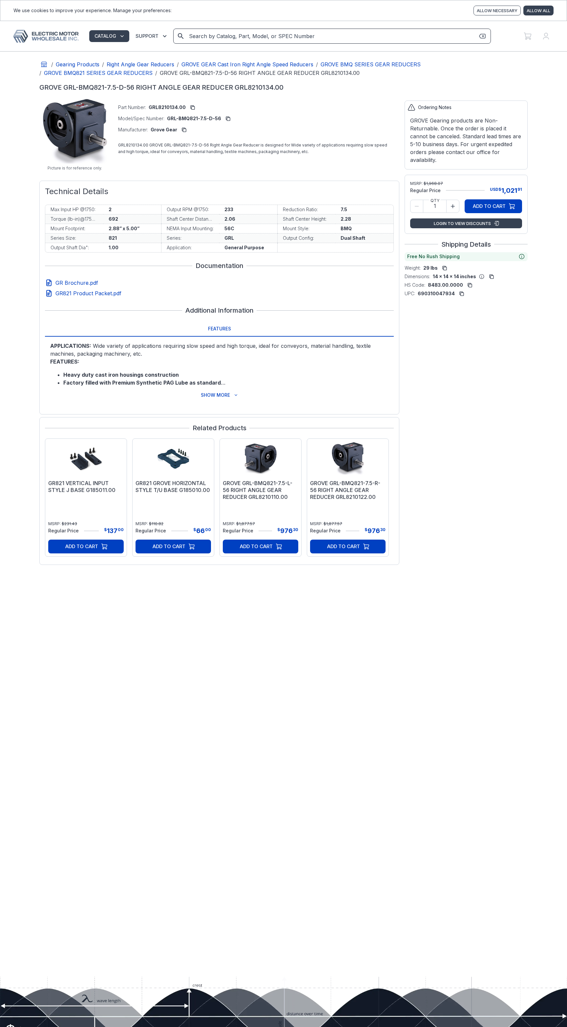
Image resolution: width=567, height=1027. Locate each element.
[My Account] (546, 36)
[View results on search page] (180, 36)
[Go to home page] (44, 64)
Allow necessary (497, 10)
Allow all (538, 10)
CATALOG (105, 36)
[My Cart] (528, 36)
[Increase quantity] (453, 206)
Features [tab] (219, 328)
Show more (215, 395)
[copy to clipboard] (192, 107)
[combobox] (331, 36)
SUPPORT (147, 36)
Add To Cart (81, 546)
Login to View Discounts (462, 223)
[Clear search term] (482, 36)
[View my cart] (528, 36)
